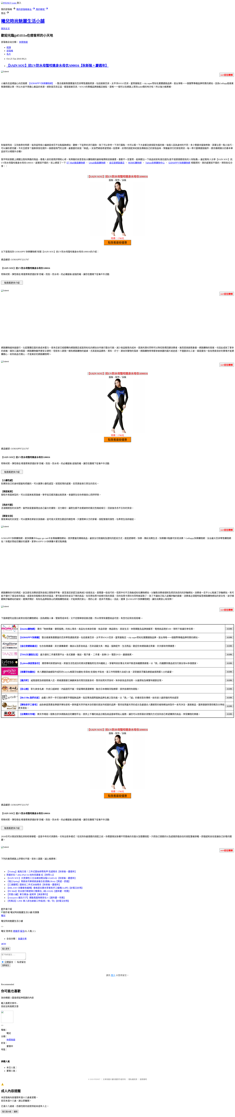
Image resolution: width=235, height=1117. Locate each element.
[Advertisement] (117, 119)
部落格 (10, 51)
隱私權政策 (132, 1079)
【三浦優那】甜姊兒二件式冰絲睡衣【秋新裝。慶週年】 (34, 884)
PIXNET (97, 1079)
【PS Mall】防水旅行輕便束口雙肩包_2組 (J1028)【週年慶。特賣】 (39, 891)
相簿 (9, 47)
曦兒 (3, 915)
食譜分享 (22, 939)
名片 (9, 54)
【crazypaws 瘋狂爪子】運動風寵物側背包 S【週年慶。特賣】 (36, 898)
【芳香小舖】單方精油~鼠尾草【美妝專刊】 (28, 894)
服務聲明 (143, 1079)
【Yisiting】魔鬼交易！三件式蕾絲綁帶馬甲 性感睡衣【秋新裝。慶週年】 (42, 871)
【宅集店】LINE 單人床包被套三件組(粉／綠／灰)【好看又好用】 (38, 901)
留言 (22, 931)
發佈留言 (5, 965)
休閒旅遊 (23, 42)
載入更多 (5, 949)
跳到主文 (5, 28)
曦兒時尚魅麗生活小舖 (23, 21)
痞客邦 (16, 931)
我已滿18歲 (6, 1112)
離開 (15, 1112)
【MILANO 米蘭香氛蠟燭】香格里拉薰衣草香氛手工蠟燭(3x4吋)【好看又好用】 (45, 888)
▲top (3, 943)
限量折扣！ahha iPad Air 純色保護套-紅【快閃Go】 (31, 875)
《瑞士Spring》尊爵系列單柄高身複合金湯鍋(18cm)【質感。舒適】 (39, 881)
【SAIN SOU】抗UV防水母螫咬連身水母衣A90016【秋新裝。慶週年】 (58, 65)
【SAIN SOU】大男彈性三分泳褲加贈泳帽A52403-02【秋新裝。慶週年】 (42, 878)
